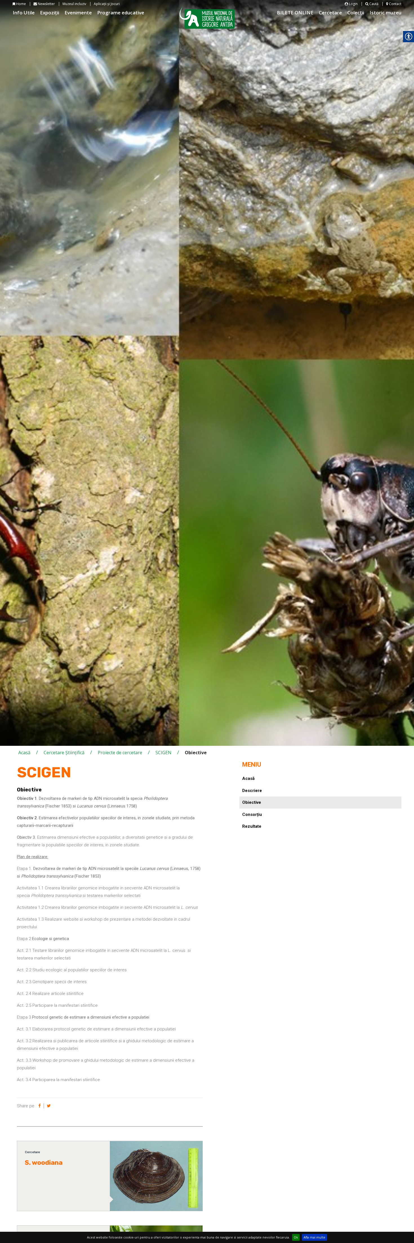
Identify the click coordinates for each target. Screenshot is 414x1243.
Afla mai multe (314, 1237)
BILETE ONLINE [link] (295, 12)
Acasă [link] (24, 752)
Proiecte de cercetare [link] (120, 752)
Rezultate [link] (251, 826)
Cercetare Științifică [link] (64, 752)
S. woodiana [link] (44, 1162)
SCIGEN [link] (163, 752)
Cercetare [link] (330, 12)
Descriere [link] (252, 790)
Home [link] (20, 3)
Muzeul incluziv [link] (74, 3)
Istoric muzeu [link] (385, 12)
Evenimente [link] (78, 12)
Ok (296, 1237)
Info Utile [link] (24, 12)
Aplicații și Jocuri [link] (107, 3)
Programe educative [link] (120, 12)
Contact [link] (394, 3)
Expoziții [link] (49, 12)
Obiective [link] (251, 802)
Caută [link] (373, 3)
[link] (39, 1106)
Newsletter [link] (46, 3)
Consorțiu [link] (252, 814)
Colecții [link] (355, 12)
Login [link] (353, 3)
